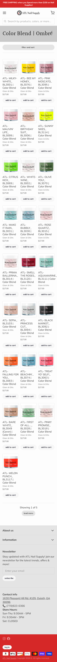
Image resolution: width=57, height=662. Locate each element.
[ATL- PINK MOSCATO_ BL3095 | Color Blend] (46, 67)
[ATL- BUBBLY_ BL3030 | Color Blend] (28, 214)
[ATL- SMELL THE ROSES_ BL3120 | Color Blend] (28, 261)
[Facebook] (8, 638)
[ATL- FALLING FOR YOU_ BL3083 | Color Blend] (11, 360)
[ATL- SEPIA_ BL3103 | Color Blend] (11, 309)
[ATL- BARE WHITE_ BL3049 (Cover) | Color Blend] (11, 411)
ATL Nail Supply (9, 658)
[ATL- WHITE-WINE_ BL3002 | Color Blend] (28, 166)
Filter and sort (28, 47)
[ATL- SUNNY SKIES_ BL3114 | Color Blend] (46, 115)
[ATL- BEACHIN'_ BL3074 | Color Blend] (28, 360)
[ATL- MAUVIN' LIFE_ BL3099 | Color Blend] (11, 115)
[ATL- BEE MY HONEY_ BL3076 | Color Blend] (28, 67)
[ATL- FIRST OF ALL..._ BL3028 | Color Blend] (28, 411)
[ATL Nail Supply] (28, 13)
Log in (7, 647)
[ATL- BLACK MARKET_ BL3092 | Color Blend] (46, 309)
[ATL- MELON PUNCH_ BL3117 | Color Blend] (11, 462)
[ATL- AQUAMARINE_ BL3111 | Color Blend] (46, 261)
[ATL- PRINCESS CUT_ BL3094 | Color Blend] (28, 309)
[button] (11, 100)
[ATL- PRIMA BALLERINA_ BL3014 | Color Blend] (11, 261)
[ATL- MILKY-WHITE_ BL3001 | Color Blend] (11, 67)
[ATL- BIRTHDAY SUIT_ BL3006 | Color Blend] (28, 115)
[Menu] (6, 13)
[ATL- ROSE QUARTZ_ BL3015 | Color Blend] (46, 214)
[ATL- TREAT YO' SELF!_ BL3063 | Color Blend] (46, 360)
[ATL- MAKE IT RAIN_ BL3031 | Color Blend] (11, 214)
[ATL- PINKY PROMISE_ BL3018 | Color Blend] (46, 411)
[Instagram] (4, 638)
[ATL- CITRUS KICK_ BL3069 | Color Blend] (11, 166)
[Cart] (51, 13)
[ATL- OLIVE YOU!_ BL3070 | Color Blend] (46, 166)
